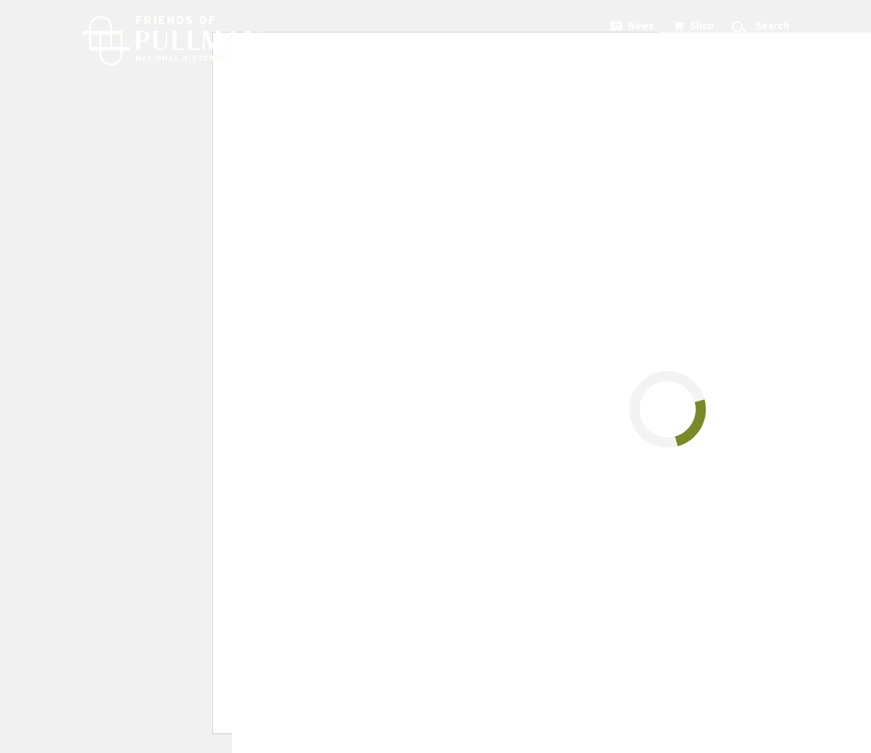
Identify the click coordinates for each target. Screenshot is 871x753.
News (641, 26)
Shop (702, 26)
